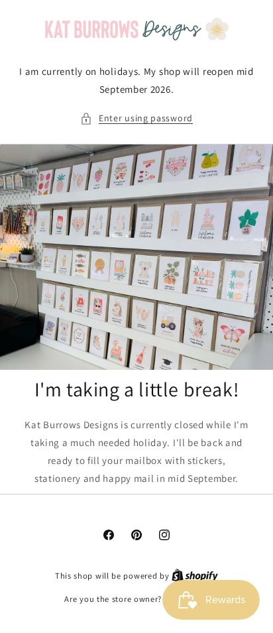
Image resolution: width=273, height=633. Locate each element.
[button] (136, 118)
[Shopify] (195, 575)
